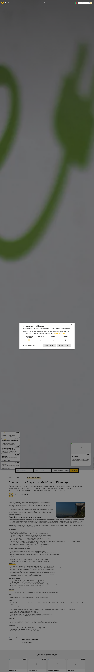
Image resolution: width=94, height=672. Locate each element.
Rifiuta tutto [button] (49, 345)
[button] (29, 345)
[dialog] (47, 336)
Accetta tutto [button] (63, 345)
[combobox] (72, 324)
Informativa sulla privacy (58, 333)
